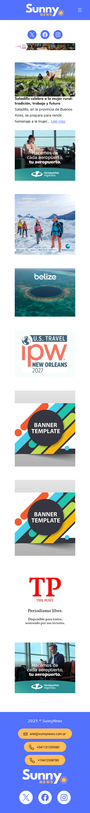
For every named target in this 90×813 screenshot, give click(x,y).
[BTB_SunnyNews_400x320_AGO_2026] (45, 293)
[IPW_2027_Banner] (45, 355)
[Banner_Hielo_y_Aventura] (45, 225)
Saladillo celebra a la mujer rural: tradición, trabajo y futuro (43, 101)
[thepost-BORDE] (45, 600)
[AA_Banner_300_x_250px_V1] (45, 156)
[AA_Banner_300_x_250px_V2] (45, 669)
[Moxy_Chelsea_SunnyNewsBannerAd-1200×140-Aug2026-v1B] (45, 49)
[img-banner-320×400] (45, 430)
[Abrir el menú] (80, 10)
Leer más (58, 121)
